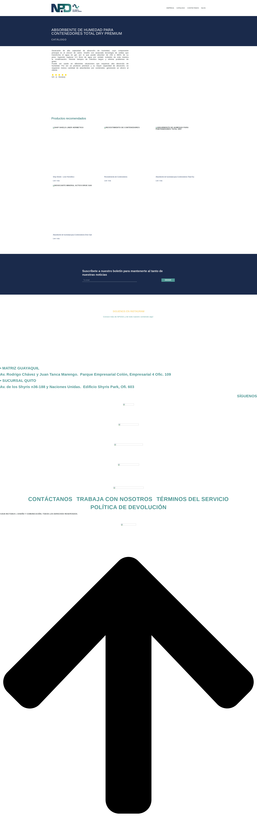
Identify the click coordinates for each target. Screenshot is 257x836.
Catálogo (180, 8)
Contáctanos (193, 8)
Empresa (170, 8)
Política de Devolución (128, 507)
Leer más (56, 180)
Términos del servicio (193, 499)
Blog (203, 8)
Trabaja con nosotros (114, 499)
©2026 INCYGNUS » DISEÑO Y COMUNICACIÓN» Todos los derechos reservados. (39, 514)
